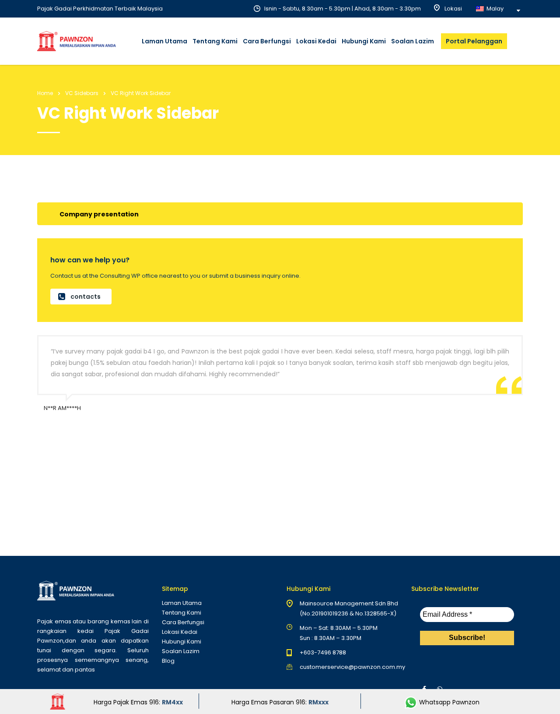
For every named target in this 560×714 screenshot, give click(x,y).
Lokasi (452, 8)
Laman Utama (164, 41)
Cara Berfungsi (267, 41)
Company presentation (99, 214)
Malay (494, 8)
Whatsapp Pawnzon (448, 702)
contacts (85, 296)
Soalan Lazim (412, 41)
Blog (168, 661)
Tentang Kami (215, 41)
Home (45, 93)
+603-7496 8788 (323, 652)
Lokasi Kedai (316, 41)
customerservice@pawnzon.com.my (352, 667)
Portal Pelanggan (474, 41)
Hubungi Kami (364, 41)
